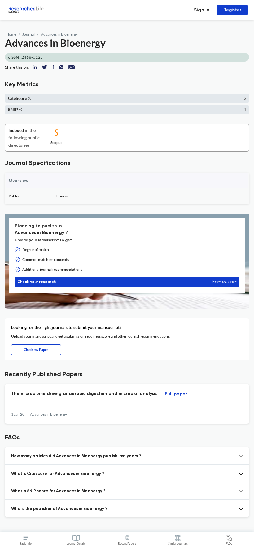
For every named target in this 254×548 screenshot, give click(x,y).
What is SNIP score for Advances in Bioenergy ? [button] (58, 491)
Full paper (176, 394)
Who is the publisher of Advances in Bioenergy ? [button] (59, 509)
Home (11, 34)
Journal (28, 34)
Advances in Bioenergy (59, 34)
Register (232, 9)
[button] (29, 98)
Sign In (201, 10)
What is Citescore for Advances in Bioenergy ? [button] (57, 474)
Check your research (127, 281)
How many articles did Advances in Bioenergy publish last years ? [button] (76, 456)
